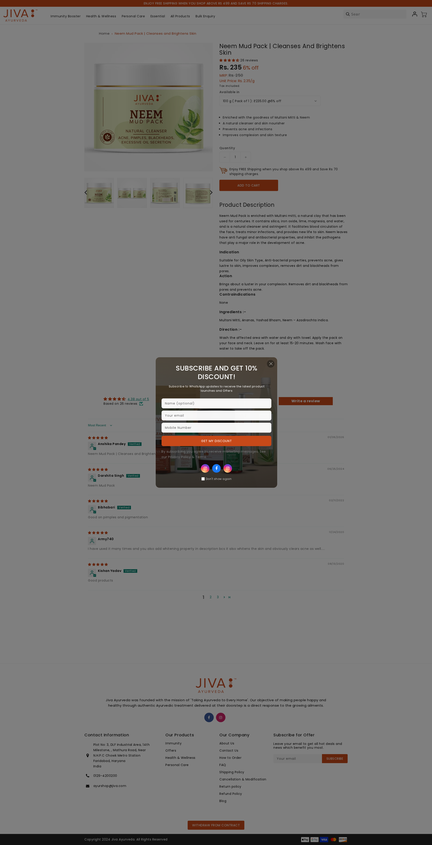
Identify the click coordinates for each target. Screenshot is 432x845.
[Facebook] (216, 468)
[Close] (270, 364)
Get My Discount (216, 441)
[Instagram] (205, 468)
